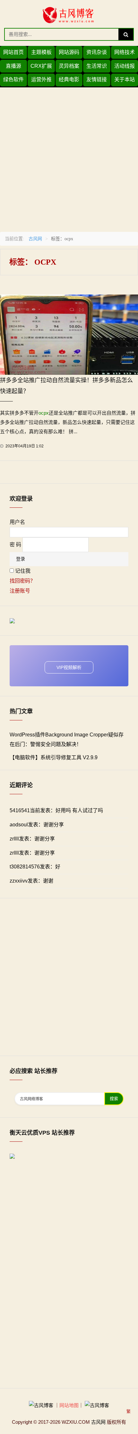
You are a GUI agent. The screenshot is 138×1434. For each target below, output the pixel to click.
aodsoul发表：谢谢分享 (37, 824)
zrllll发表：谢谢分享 (32, 838)
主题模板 (41, 52)
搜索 (114, 1098)
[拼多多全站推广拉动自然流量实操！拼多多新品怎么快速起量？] (69, 334)
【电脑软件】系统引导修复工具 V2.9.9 (54, 757)
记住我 (22, 571)
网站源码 (69, 52)
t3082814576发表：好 (35, 866)
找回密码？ (22, 581)
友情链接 (96, 79)
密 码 (15, 544)
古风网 (35, 238)
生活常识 (96, 66)
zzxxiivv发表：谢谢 (31, 881)
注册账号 (20, 591)
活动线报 (124, 66)
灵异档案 (69, 66)
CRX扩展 (41, 66)
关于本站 (124, 79)
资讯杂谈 (96, 52)
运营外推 (41, 79)
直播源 (13, 66)
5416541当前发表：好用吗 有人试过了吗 (56, 810)
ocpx (44, 413)
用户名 (17, 522)
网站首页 (13, 52)
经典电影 (69, 79)
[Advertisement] (69, 156)
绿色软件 (13, 79)
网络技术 (124, 52)
